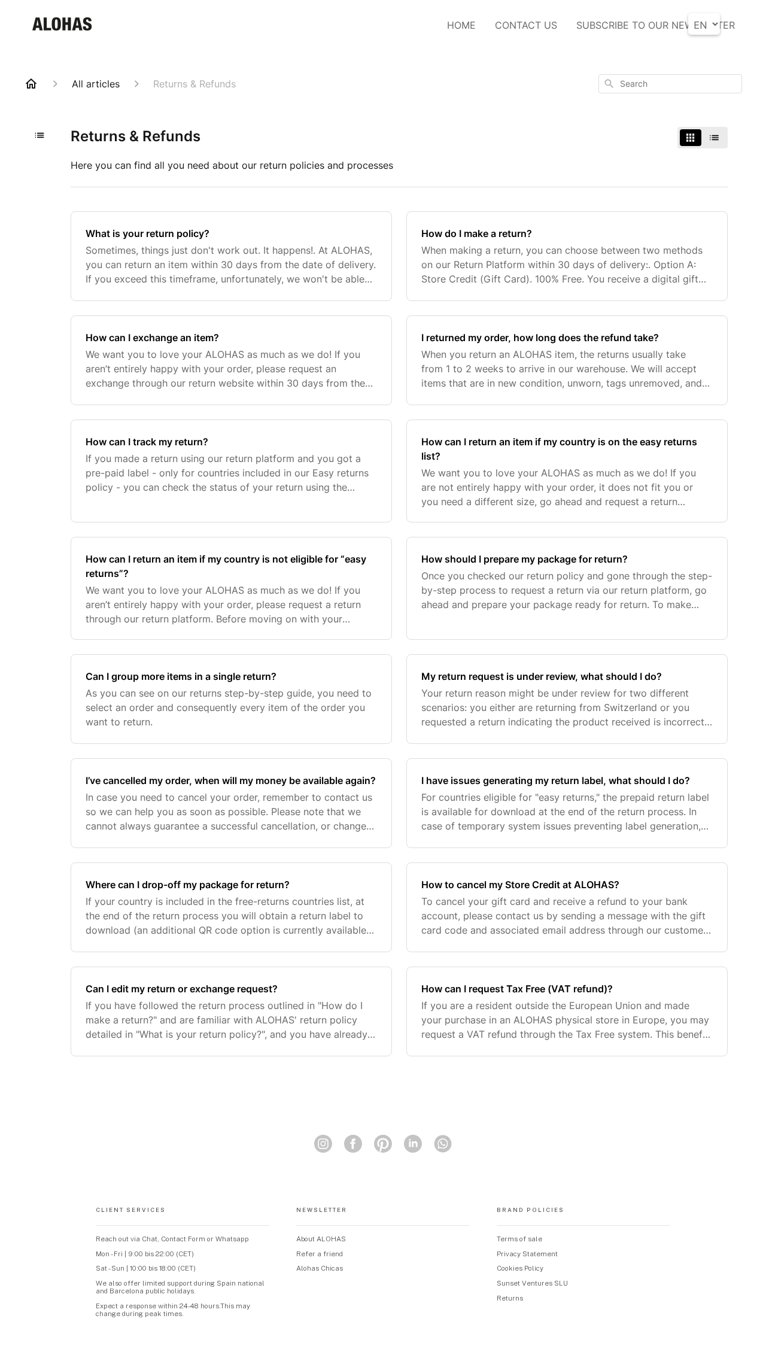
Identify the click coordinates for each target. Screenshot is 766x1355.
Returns (510, 1298)
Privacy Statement (527, 1254)
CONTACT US (526, 25)
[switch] (702, 137)
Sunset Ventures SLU (532, 1283)
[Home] (31, 84)
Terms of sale (519, 1239)
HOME (461, 25)
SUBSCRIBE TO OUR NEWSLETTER (655, 25)
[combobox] (670, 83)
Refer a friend (319, 1254)
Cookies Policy (520, 1268)
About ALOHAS (321, 1239)
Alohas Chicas (319, 1268)
